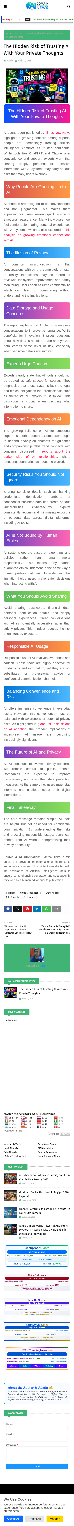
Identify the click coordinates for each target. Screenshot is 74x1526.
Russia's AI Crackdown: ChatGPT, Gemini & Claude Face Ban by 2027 (44, 1177)
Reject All (35, 1518)
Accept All (13, 1518)
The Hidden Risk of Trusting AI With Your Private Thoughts (43, 991)
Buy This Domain (37, 1252)
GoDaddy (49, 1366)
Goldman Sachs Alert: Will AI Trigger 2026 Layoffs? (44, 1194)
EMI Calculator (45, 1148)
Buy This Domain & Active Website (37, 1354)
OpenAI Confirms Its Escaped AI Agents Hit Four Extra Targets (44, 1211)
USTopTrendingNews (37, 1350)
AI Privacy (19, 33)
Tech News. (29, 897)
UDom (37, 1366)
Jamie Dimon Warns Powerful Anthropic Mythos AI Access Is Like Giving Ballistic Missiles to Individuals (43, 1229)
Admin (10, 60)
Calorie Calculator (47, 1152)
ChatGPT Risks (52, 893)
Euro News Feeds (47, 1144)
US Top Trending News (15, 1156)
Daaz (61, 1366)
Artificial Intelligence (30, 893)
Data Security (12, 897)
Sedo (25, 1366)
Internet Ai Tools (12, 1144)
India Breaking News (49, 1156)
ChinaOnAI (37, 1275)
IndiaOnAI (37, 1300)
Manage (55, 1518)
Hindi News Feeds (13, 1148)
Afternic (13, 1366)
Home (9, 33)
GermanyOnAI (37, 1324)
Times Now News (57, 132)
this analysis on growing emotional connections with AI (37, 235)
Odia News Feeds (12, 1152)
